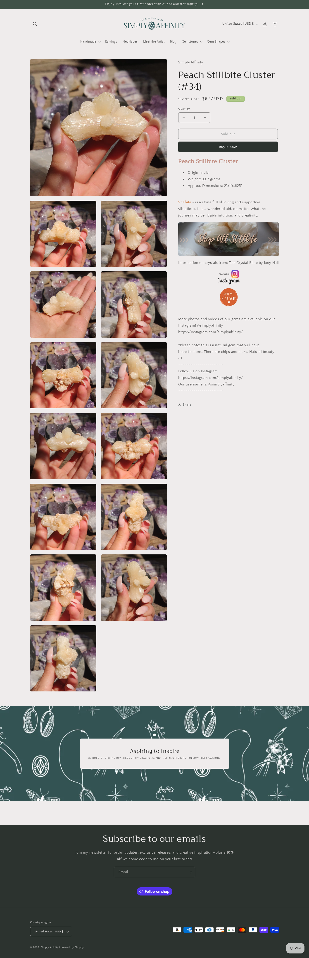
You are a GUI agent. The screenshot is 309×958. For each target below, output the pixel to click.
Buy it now (228, 147)
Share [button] (187, 405)
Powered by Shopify (71, 947)
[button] (35, 24)
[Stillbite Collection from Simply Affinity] (228, 239)
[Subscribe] (190, 872)
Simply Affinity (50, 947)
